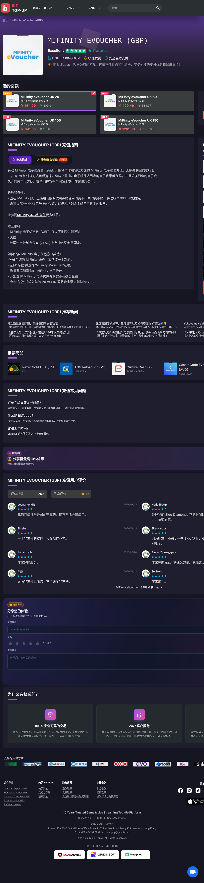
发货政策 (67, 792)
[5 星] (37, 643)
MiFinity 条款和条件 (31, 215)
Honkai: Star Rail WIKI (16, 792)
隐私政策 (101, 792)
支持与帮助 (44, 792)
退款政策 (67, 788)
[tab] (20, 160)
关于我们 (43, 788)
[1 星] (10, 643)
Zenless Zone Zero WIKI (17, 796)
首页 (5, 20)
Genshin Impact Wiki (15, 788)
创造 (54, 260)
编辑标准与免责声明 (107, 796)
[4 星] (31, 643)
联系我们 (43, 796)
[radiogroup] (25, 509)
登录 (12, 260)
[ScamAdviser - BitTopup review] (69, 854)
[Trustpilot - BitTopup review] (135, 854)
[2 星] (17, 643)
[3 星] (24, 643)
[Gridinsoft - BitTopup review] (103, 854)
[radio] (19, 509)
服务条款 (101, 788)
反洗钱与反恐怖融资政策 (75, 796)
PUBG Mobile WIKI (14, 800)
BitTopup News (12, 804)
